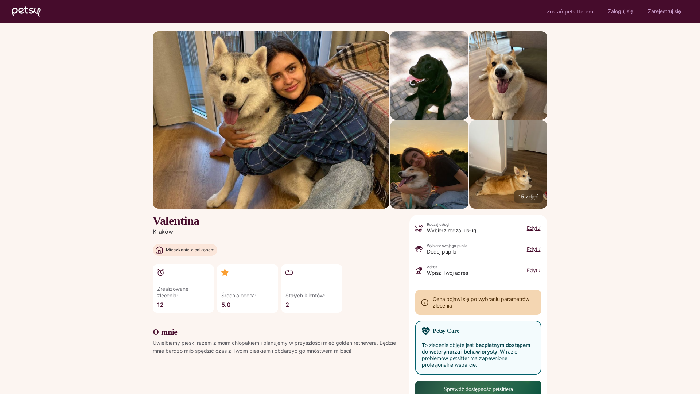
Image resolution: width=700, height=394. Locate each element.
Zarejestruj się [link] (664, 11)
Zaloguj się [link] (620, 11)
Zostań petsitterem (570, 11)
